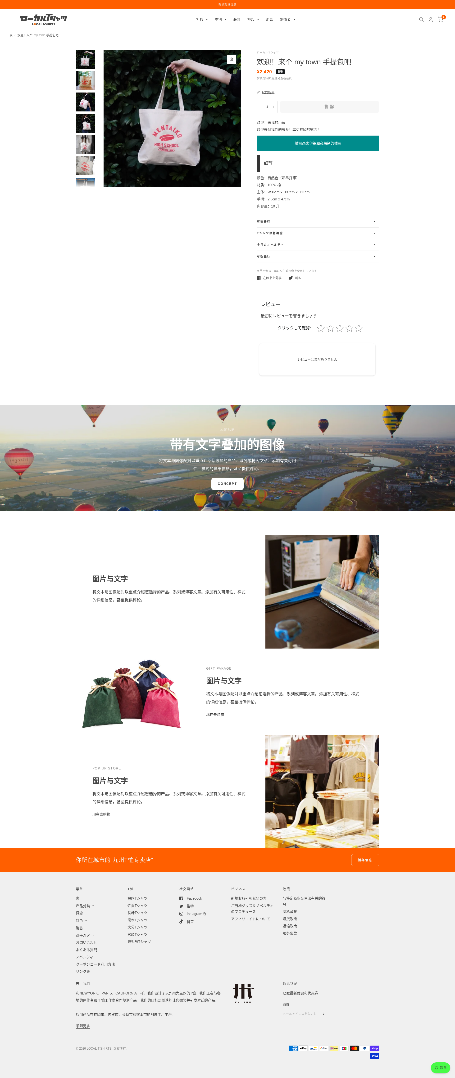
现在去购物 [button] (215, 714)
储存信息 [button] (365, 860)
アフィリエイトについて (250, 919)
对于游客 (83, 935)
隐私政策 (290, 912)
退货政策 (290, 919)
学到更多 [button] (83, 1026)
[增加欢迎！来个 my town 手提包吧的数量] (273, 107)
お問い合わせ (86, 943)
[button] (227, 484)
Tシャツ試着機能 (270, 233)
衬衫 (199, 20)
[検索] (421, 19)
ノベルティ (84, 957)
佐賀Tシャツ (137, 906)
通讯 (286, 1005)
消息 (269, 20)
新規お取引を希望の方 (249, 898)
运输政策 (290, 926)
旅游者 (285, 20)
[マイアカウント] (430, 19)
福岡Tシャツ (137, 898)
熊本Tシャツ (137, 920)
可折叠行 (264, 221)
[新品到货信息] (227, 4)
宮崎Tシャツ (137, 934)
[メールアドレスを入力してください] (323, 1014)
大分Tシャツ (137, 927)
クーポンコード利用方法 (95, 964)
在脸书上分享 (272, 278)
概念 (236, 20)
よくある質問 (86, 950)
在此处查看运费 (282, 78)
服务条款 (290, 933)
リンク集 (83, 971)
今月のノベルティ (270, 245)
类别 (218, 20)
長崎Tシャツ (137, 913)
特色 (79, 921)
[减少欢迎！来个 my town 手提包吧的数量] (260, 107)
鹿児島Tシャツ (139, 942)
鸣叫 (298, 278)
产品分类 (83, 906)
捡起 (251, 20)
